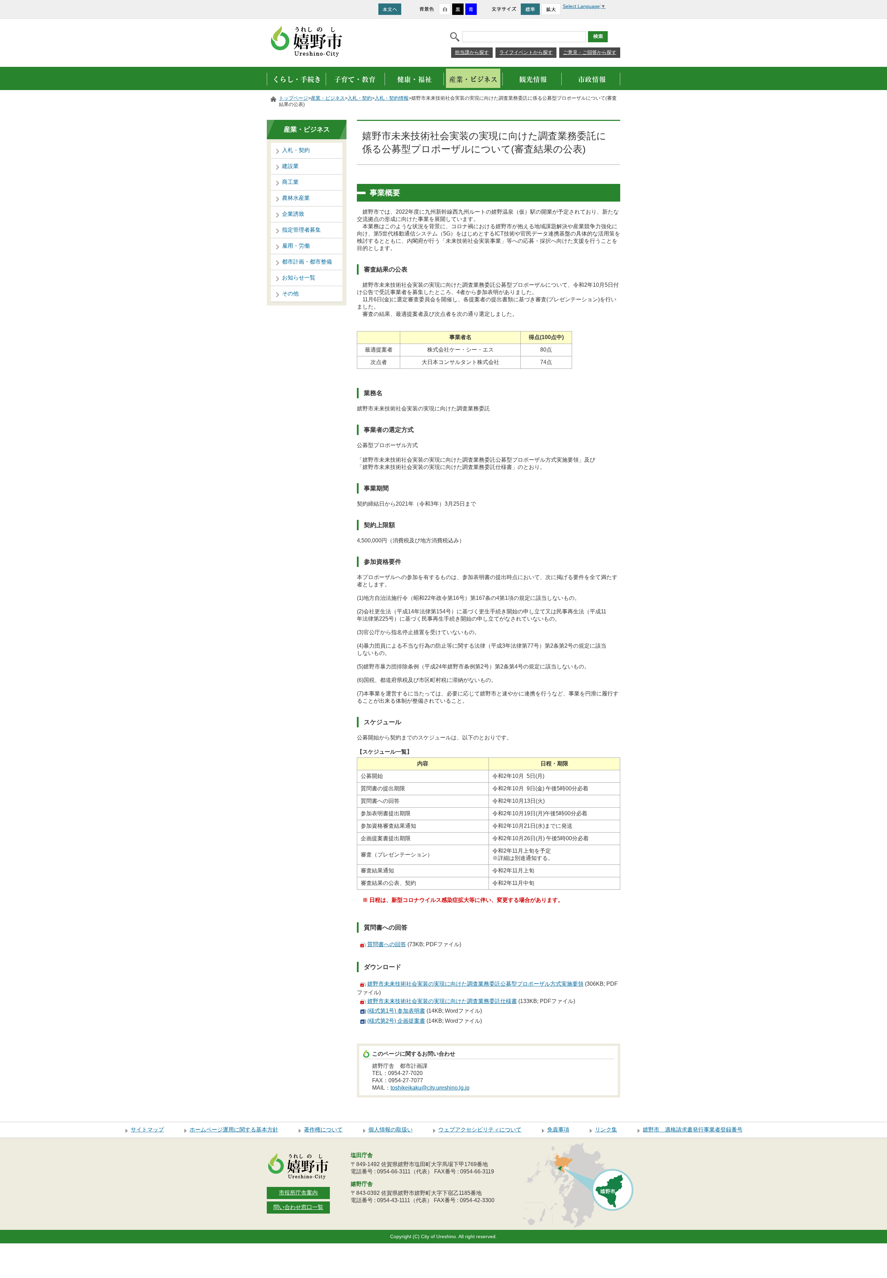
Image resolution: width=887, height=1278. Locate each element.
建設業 (290, 166)
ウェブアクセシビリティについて (479, 1130)
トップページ (293, 98)
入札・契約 (360, 98)
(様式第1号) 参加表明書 (396, 1011)
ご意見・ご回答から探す (589, 52)
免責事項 (558, 1130)
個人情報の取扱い (390, 1130)
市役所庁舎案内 (298, 1193)
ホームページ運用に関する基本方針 (234, 1130)
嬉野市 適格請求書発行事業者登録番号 (693, 1130)
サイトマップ (147, 1130)
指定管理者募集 (301, 230)
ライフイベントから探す (526, 52)
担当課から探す (472, 52)
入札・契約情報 (392, 98)
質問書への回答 (386, 944)
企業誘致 (293, 214)
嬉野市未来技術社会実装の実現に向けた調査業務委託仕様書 (442, 1001)
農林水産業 (296, 198)
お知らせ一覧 (298, 278)
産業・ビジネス (328, 98)
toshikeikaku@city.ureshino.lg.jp (429, 1088)
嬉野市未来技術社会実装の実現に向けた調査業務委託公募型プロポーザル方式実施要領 (475, 984)
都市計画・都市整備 (307, 262)
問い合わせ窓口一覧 (298, 1207)
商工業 (290, 182)
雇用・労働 (296, 246)
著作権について (323, 1130)
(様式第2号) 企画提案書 (396, 1021)
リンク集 (606, 1130)
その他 (290, 293)
